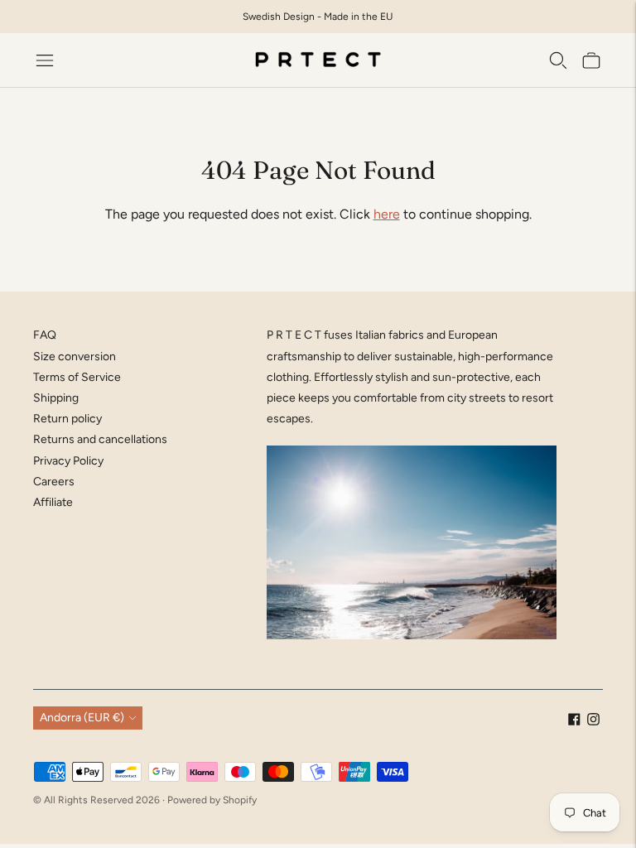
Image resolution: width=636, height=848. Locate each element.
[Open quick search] (558, 60)
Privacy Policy (68, 461)
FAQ (44, 335)
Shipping (56, 398)
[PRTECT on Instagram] (593, 722)
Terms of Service (77, 377)
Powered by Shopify (212, 800)
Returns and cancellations (100, 439)
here (386, 214)
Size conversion (74, 356)
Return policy (67, 419)
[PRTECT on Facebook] (574, 722)
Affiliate (53, 502)
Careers (54, 482)
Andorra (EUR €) (82, 718)
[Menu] (44, 60)
